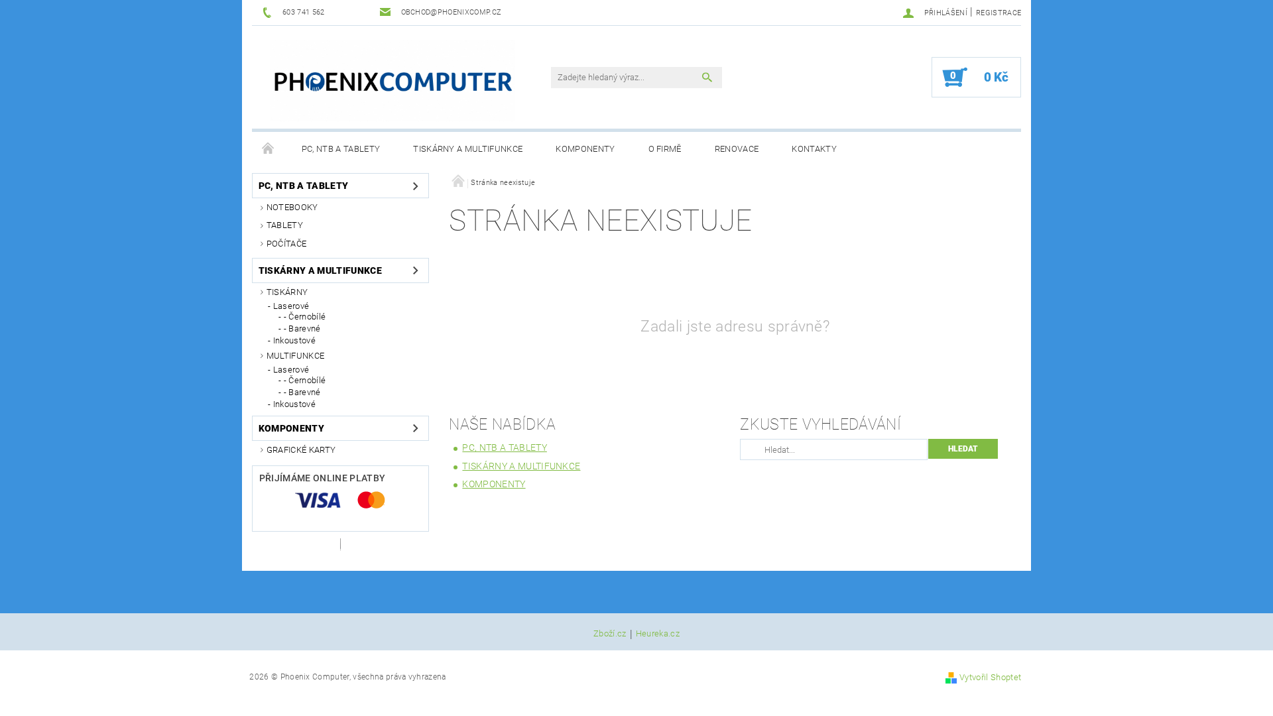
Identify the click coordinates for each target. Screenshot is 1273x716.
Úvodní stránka (268, 149)
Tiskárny (287, 292)
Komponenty (585, 149)
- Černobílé (305, 317)
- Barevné (302, 328)
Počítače (287, 244)
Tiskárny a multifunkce (467, 149)
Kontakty (814, 149)
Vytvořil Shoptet (990, 677)
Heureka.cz (658, 633)
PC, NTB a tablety (341, 149)
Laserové (291, 306)
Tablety (285, 225)
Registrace (998, 13)
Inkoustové (294, 340)
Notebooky (292, 207)
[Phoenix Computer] (392, 80)
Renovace (737, 149)
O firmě (665, 149)
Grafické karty (301, 450)
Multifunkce (296, 356)
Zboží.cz (610, 633)
